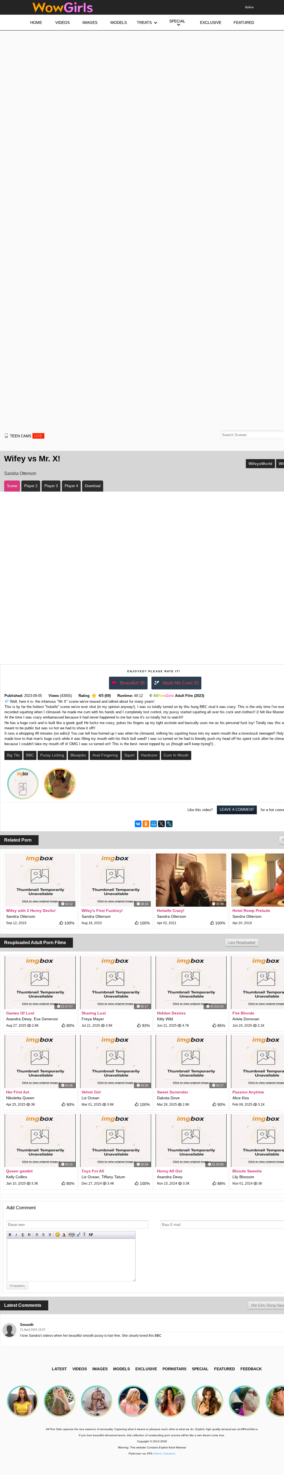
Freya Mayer (93, 1019)
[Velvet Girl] (115, 1061)
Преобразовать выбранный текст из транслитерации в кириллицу (84, 1234)
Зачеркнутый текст (29, 1234)
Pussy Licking (52, 755)
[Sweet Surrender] (191, 1061)
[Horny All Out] (191, 1140)
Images (100, 1369)
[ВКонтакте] (138, 823)
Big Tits (13, 755)
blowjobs (78, 755)
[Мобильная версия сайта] (6, 435)
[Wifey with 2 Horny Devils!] (40, 880)
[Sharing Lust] (115, 982)
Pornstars (174, 1369)
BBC (30, 755)
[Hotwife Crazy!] (191, 880)
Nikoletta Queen (20, 1098)
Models (121, 1369)
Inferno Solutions (164, 1453)
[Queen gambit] (40, 1140)
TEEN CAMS (26, 436)
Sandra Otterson (20, 473)
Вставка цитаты (78, 1234)
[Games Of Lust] (40, 982)
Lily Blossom (243, 1177)
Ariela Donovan (245, 1019)
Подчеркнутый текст (23, 1234)
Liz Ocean (90, 1098)
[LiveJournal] (169, 823)
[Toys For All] (115, 1140)
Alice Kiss (240, 1098)
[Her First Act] (40, 1061)
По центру (43, 1234)
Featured (224, 1369)
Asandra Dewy (19, 1019)
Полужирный (10, 1234)
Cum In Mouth (176, 755)
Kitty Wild (165, 1019)
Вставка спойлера (91, 1234)
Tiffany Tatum (113, 1177)
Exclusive (146, 1369)
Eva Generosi (46, 1019)
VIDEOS (79, 1369)
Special (200, 1369)
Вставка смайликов (57, 1234)
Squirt (129, 755)
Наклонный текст (16, 1234)
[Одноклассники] (146, 823)
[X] (161, 823)
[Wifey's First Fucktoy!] (115, 880)
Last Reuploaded (241, 942)
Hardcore (149, 755)
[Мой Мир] (153, 823)
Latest (59, 1369)
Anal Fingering (105, 755)
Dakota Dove (168, 1098)
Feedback (251, 1369)
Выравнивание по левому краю (37, 1234)
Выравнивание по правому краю (50, 1234)
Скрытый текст (72, 1234)
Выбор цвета (64, 1234)
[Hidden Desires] (191, 982)
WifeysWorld (260, 463)
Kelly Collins (16, 1177)
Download (92, 486)
